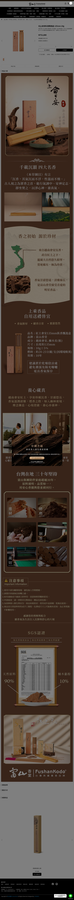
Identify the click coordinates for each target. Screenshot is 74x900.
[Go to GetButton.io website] (70, 898)
